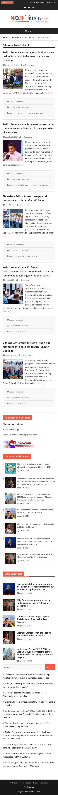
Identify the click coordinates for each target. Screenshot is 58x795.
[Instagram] (33, 7)
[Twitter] (29, 7)
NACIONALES (27, 107)
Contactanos (29, 787)
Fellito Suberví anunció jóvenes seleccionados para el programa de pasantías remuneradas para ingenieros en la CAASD (28, 271)
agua (11, 185)
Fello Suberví (21, 113)
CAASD (12, 113)
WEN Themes (35, 791)
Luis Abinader (32, 256)
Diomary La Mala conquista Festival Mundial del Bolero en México (34, 634)
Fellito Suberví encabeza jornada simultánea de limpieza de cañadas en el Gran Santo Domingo (28, 56)
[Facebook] (25, 7)
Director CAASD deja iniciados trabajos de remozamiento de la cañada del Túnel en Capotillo (26, 346)
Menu (30, 31)
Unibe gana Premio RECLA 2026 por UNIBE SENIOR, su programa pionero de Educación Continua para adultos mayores (35, 497)
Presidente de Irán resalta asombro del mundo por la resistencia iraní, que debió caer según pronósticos (34, 541)
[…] (50, 92)
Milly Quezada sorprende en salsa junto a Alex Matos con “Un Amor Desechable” (33, 603)
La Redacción (28, 65)
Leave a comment (16, 101)
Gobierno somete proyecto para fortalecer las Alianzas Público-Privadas (33, 619)
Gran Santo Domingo (35, 113)
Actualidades (14, 107)
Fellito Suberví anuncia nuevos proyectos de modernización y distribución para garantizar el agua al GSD (28, 128)
